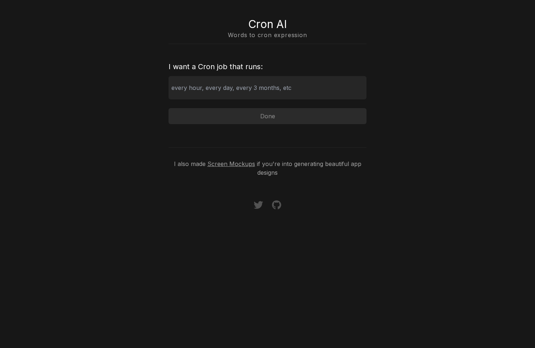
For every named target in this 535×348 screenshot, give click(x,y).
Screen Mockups (231, 163)
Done (267, 116)
